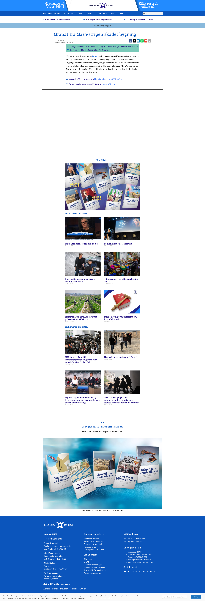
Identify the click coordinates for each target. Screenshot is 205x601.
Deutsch (64, 588)
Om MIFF (88, 562)
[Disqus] (102, 120)
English (82, 588)
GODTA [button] (196, 597)
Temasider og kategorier (94, 544)
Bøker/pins (91, 13)
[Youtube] (132, 571)
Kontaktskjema (55, 539)
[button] (134, 40)
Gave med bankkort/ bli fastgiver (140, 554)
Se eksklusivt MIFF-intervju (118, 244)
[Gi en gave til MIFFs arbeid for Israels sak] (102, 420)
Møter (81, 13)
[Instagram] (136, 571)
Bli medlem (47, 13)
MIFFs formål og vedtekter (95, 567)
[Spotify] (147, 571)
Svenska (46, 588)
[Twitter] (128, 571)
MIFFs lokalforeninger (93, 564)
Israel (94, 56)
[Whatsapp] (143, 571)
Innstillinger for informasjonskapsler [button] (175, 597)
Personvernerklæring (92, 573)
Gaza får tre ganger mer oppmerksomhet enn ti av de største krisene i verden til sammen (121, 400)
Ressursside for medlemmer (95, 570)
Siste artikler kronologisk (94, 541)
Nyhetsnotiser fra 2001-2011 (108, 79)
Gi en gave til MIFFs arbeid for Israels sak (102, 427)
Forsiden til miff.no (91, 538)
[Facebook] (125, 571)
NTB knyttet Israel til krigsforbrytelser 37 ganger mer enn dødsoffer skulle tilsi (81, 360)
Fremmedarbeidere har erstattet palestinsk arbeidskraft (81, 318)
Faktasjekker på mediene (94, 549)
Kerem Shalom (109, 84)
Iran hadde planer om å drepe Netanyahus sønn (80, 280)
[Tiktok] (140, 571)
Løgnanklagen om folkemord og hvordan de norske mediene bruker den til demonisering (82, 400)
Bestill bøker (102, 160)
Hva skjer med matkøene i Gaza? (120, 357)
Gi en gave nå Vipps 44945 (54, 5)
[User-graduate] (155, 571)
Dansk (55, 588)
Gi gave (57, 13)
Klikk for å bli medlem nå (148, 5)
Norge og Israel (90, 547)
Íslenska (73, 588)
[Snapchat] (151, 571)
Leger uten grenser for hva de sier (81, 244)
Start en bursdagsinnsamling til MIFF (141, 562)
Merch (121, 13)
